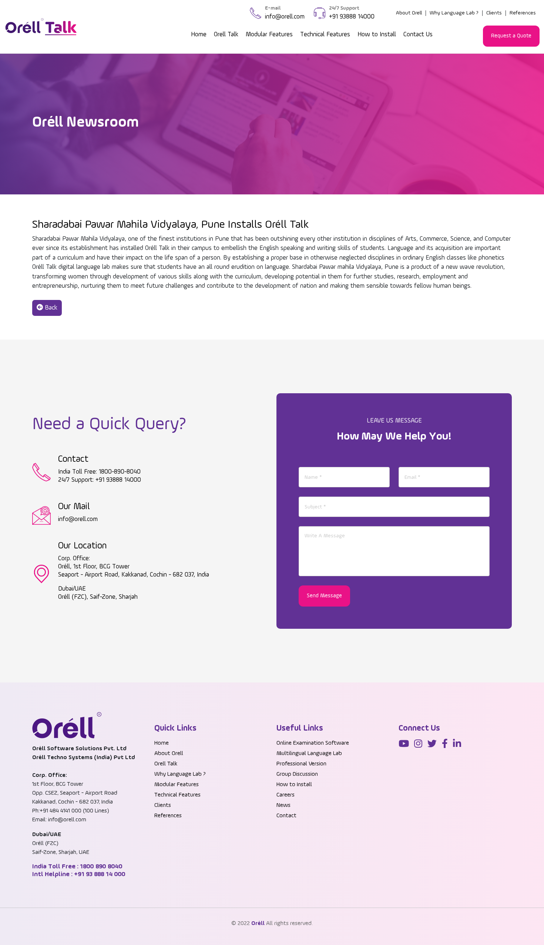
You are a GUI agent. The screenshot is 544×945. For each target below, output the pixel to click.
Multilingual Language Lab (309, 754)
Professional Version (301, 764)
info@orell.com (285, 17)
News (283, 805)
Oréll (258, 923)
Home (198, 34)
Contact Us (418, 34)
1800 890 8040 (100, 866)
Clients (494, 13)
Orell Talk (226, 34)
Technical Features (325, 34)
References (523, 13)
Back (50, 308)
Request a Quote (511, 36)
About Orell (409, 13)
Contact (286, 816)
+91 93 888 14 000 (99, 874)
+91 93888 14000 (352, 17)
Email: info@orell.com (59, 820)
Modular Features (269, 34)
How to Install (376, 34)
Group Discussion (297, 774)
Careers (285, 795)
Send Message (324, 595)
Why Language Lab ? (454, 13)
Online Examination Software (312, 743)
